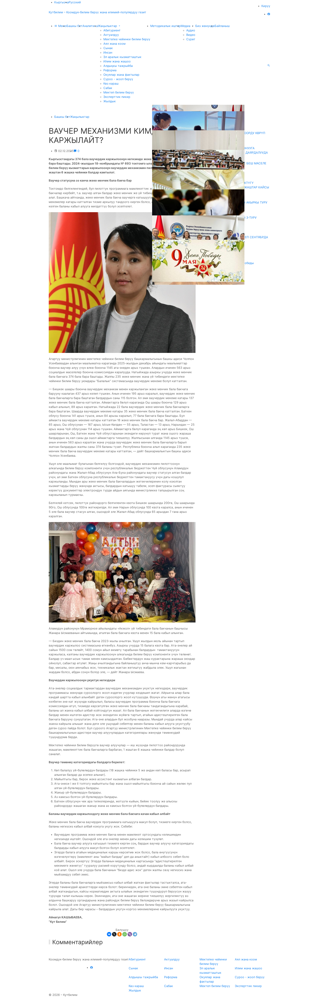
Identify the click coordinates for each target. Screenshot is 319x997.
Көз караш (111, 83)
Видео (190, 35)
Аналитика (90, 26)
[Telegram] (135, 934)
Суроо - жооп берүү (118, 79)
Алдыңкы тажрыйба (118, 66)
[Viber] (130, 934)
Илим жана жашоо (117, 61)
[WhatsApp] (124, 934)
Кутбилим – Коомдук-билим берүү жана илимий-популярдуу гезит (97, 12)
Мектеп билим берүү (118, 92)
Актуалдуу (111, 35)
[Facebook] (268, 14)
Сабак (107, 88)
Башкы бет (74, 26)
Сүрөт (190, 39)
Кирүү (265, 6)
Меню (61, 26)
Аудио (190, 30)
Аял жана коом (114, 43)
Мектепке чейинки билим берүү (126, 39)
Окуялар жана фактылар (121, 74)
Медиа (186, 26)
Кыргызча (61, 2)
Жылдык (109, 101)
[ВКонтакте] (109, 934)
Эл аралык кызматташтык (122, 57)
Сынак (108, 48)
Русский (75, 2)
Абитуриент (112, 30)
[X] (114, 934)
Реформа (109, 70)
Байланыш (222, 26)
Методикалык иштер (165, 26)
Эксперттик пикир (116, 97)
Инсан (107, 52)
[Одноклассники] (119, 934)
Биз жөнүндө (205, 26)
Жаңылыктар (108, 26)
